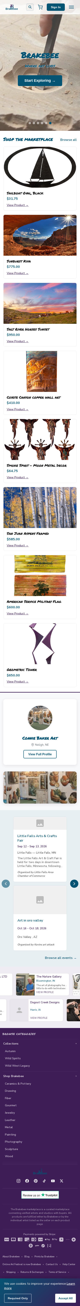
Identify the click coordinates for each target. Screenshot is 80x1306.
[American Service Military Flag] (40, 575)
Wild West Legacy (17, 1066)
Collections (11, 1044)
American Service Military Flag (34, 601)
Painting (10, 1135)
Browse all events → (61, 958)
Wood (9, 1156)
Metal (9, 1127)
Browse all (68, 140)
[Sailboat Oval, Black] (40, 167)
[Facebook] (27, 1181)
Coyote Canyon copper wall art (33, 397)
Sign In (56, 7)
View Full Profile (40, 754)
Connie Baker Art (40, 738)
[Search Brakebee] (30, 7)
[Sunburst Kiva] (40, 235)
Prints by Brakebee (44, 1256)
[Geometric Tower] (40, 643)
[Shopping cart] (40, 7)
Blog (27, 1256)
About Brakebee (10, 1256)
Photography (13, 1142)
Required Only (18, 1298)
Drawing (10, 1091)
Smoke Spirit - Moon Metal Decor (36, 465)
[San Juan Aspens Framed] (40, 507)
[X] (61, 1181)
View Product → (18, 205)
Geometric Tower (22, 669)
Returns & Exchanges (32, 1272)
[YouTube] (53, 1181)
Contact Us (52, 1264)
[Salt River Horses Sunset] (40, 303)
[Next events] (74, 884)
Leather (10, 1120)
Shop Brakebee (13, 1076)
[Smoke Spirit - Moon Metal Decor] (40, 439)
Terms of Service (57, 1272)
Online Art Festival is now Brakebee (21, 1264)
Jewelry (10, 1113)
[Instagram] (18, 1181)
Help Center (69, 1264)
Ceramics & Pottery (18, 1084)
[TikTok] (44, 1181)
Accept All (65, 1298)
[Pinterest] (35, 1181)
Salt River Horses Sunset (28, 329)
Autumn (10, 1051)
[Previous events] (6, 884)
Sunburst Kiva (19, 261)
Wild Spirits (13, 1058)
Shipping (11, 1272)
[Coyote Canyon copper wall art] (40, 371)
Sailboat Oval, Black (25, 193)
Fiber (8, 1098)
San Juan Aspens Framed (28, 533)
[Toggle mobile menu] (71, 7)
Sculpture (11, 1149)
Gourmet (11, 1105)
